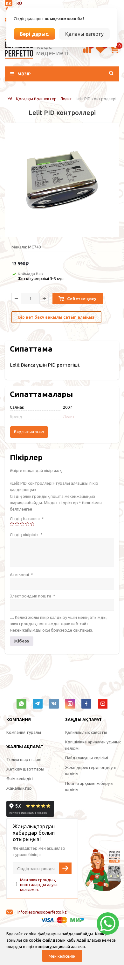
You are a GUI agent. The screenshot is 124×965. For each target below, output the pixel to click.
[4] (27, 524)
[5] (32, 524)
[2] (17, 524)
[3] (22, 524)
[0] (87, 52)
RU (19, 3)
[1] (12, 524)
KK (8, 3)
